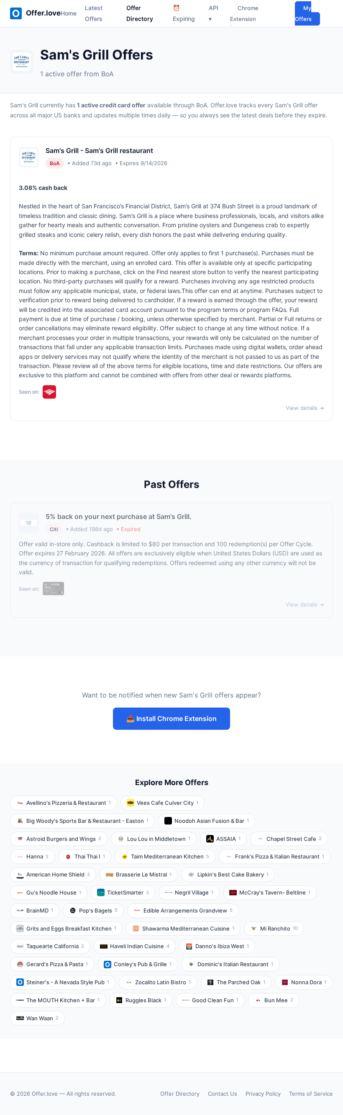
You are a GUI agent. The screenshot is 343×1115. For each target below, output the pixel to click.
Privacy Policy (263, 1093)
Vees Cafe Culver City (167, 802)
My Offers (303, 13)
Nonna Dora (308, 982)
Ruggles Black (145, 1000)
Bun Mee (278, 1000)
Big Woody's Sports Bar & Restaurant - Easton (87, 820)
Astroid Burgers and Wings (63, 838)
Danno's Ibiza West (222, 946)
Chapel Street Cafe (294, 838)
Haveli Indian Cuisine (139, 946)
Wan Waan (42, 1018)
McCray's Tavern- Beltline (274, 892)
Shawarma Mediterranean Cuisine (188, 928)
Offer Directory (180, 1093)
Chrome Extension (244, 13)
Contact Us (222, 1093)
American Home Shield (58, 874)
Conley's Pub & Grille (143, 964)
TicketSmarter (128, 892)
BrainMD (39, 910)
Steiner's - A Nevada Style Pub (67, 982)
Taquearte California (55, 946)
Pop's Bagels (98, 910)
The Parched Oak (241, 982)
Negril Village (194, 892)
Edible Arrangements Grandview (188, 910)
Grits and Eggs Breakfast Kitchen (71, 928)
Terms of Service (311, 1093)
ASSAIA (228, 838)
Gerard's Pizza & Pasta (57, 964)
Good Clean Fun (215, 1000)
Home (69, 13)
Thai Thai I (89, 856)
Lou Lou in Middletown (158, 838)
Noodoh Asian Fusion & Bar (211, 820)
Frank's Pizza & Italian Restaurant (279, 856)
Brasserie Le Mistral (144, 874)
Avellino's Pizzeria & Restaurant (68, 802)
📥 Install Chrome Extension (171, 718)
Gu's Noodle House (53, 892)
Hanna (37, 856)
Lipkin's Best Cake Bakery (233, 874)
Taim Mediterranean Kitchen (170, 856)
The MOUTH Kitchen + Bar (63, 1000)
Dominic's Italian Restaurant (235, 964)
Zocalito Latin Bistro (163, 982)
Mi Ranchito (279, 928)
